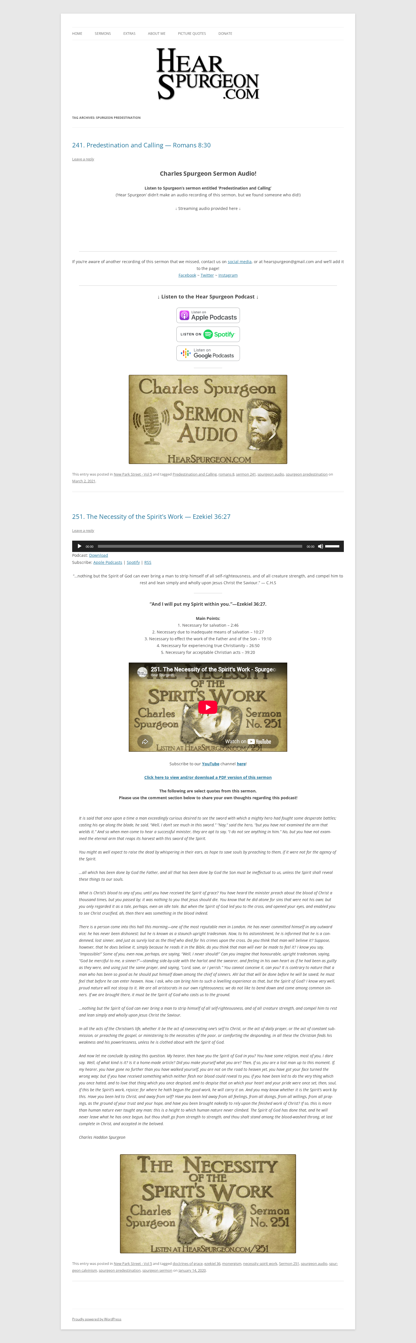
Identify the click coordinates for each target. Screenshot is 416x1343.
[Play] (79, 546)
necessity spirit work (260, 1263)
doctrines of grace (188, 1263)
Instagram (228, 275)
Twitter (207, 275)
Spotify (133, 562)
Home (77, 33)
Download (98, 555)
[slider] (333, 546)
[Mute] (320, 546)
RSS (147, 562)
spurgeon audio (271, 474)
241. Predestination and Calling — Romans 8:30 (141, 145)
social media (240, 261)
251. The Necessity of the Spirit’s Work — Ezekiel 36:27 (151, 516)
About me (157, 33)
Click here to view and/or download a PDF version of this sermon (208, 777)
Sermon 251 (289, 1263)
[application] (208, 546)
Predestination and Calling (195, 474)
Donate (225, 33)
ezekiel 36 (212, 1263)
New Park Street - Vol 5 (133, 474)
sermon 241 (246, 474)
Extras (129, 33)
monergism (231, 1263)
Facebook (187, 275)
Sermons (103, 33)
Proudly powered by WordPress (96, 1319)
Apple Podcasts (107, 562)
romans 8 (226, 474)
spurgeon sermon (157, 1270)
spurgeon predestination (307, 474)
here (241, 763)
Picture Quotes (192, 33)
